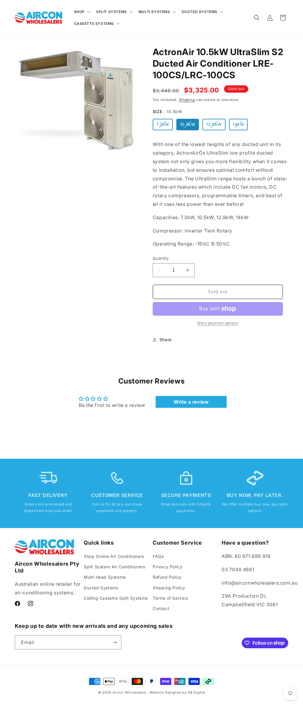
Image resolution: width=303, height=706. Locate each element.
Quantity (161, 258)
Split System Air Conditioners (114, 566)
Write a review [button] (191, 402)
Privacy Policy (167, 566)
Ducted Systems (101, 587)
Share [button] (165, 339)
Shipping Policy (169, 587)
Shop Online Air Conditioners (114, 556)
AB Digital (196, 692)
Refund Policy (167, 577)
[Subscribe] (114, 642)
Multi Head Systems (105, 577)
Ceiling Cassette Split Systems (116, 598)
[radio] (163, 124)
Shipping (187, 99)
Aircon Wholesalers (129, 692)
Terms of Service (170, 598)
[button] (81, 12)
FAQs (158, 556)
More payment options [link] (217, 323)
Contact (161, 608)
